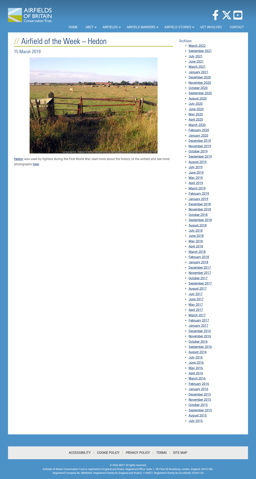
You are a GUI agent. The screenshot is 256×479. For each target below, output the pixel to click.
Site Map (180, 453)
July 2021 (196, 56)
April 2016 (196, 373)
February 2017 (199, 320)
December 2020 (200, 77)
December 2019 (200, 141)
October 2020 (198, 88)
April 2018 (196, 246)
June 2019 (196, 172)
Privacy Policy (138, 453)
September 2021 (200, 51)
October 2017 (198, 278)
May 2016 (196, 368)
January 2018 (198, 262)
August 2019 (198, 162)
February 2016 (199, 384)
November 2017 (200, 273)
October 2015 (198, 405)
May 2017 (196, 305)
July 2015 (196, 421)
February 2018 (199, 257)
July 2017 (196, 294)
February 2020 (199, 130)
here (36, 164)
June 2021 (196, 61)
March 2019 (197, 188)
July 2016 (196, 357)
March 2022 (197, 46)
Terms (161, 453)
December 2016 (200, 331)
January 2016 (198, 389)
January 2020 (198, 135)
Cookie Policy (108, 453)
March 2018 (197, 252)
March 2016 (197, 378)
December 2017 (200, 268)
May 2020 (196, 114)
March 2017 (197, 315)
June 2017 (196, 299)
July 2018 (196, 230)
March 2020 (197, 125)
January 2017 (198, 326)
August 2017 (198, 289)
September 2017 (200, 283)
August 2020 (198, 98)
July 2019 (196, 167)
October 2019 (198, 151)
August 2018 (198, 225)
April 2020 (196, 119)
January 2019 (198, 199)
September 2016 (200, 347)
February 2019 (199, 193)
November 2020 (200, 83)
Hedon (18, 159)
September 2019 (200, 156)
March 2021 (197, 67)
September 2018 (200, 220)
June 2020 (196, 109)
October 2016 (198, 342)
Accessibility (80, 453)
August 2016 (198, 352)
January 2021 (198, 72)
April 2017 (196, 310)
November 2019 (200, 146)
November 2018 (200, 209)
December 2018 (200, 204)
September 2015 (200, 410)
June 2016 (196, 363)
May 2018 (196, 241)
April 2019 (196, 183)
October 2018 (198, 215)
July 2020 (196, 104)
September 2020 (200, 93)
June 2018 (196, 236)
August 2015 (198, 415)
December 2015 (200, 394)
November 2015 (200, 400)
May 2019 (196, 178)
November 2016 (200, 336)
